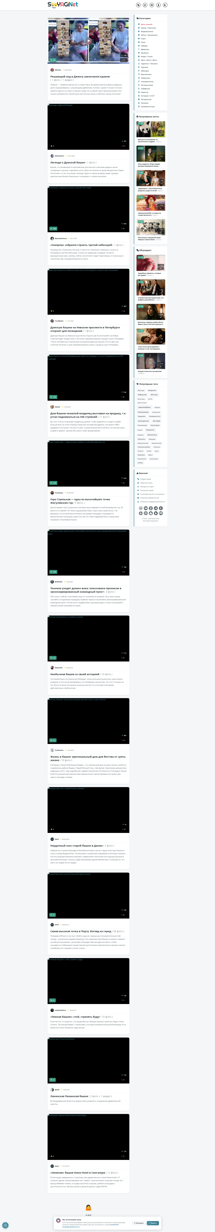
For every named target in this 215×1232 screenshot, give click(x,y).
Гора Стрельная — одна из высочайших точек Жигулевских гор (80, 501)
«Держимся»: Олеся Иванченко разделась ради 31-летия (150, 190)
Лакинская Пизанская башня (81, 1096)
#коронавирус (142, 425)
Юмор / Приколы (148, 28)
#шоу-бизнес (142, 459)
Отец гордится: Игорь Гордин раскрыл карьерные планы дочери (149, 165)
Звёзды (144, 46)
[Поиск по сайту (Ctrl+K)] (5, 1225)
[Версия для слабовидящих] (151, 5)
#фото (150, 455)
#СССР (150, 399)
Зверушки (145, 78)
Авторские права (147, 490)
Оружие (144, 67)
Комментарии (145, 479)
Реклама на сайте (147, 487)
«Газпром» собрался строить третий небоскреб (87, 245)
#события (157, 447)
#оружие (141, 435)
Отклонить (140, 1223)
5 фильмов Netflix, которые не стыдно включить (149, 214)
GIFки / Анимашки (149, 35)
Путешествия (147, 85)
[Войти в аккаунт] (158, 5)
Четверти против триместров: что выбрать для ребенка (151, 299)
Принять (154, 1223)
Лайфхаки (145, 89)
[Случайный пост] (138, 5)
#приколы (141, 439)
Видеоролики (147, 31)
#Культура (141, 390)
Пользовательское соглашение (152, 494)
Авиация (145, 71)
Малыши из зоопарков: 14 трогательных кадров (150, 141)
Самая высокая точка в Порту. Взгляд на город (87, 931)
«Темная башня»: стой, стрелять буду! (81, 1016)
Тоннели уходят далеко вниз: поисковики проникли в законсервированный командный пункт (85, 589)
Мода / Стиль (147, 56)
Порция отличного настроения (149, 372)
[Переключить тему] (165, 5)
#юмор (140, 463)
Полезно (144, 103)
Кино (143, 42)
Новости (144, 92)
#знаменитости (154, 416)
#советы (140, 451)
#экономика (154, 459)
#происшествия (143, 443)
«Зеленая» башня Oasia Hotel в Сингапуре (84, 1172)
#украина (141, 455)
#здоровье (141, 416)
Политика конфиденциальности (152, 502)
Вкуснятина (146, 74)
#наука (140, 430)
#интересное (143, 421)
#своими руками (144, 447)
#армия (157, 407)
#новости (150, 430)
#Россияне (141, 399)
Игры (143, 38)
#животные (156, 412)
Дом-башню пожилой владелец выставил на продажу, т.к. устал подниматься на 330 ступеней (88, 415)
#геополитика (143, 412)
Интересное (146, 99)
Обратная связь (146, 483)
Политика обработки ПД (149, 498)
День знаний (146, 24)
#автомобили (144, 407)
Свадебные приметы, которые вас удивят (149, 274)
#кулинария (155, 425)
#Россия (154, 395)
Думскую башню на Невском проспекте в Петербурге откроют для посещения (85, 329)
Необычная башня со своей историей (81, 674)
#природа (152, 439)
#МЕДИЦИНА (152, 390)
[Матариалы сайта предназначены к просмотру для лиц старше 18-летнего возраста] (141, 508)
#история (156, 421)
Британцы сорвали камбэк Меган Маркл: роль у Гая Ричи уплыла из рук (150, 323)
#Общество (142, 395)
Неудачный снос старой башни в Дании (82, 845)
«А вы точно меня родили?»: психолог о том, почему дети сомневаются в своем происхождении (149, 348)
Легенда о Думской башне (73, 162)
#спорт (149, 451)
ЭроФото (145, 53)
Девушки (145, 49)
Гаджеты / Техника (149, 63)
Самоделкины (147, 81)
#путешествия (156, 443)
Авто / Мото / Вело (149, 60)
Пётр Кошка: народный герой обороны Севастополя (150, 239)
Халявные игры (148, 106)
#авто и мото (142, 403)
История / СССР (147, 96)
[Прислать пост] (145, 5)
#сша (156, 451)
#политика (152, 435)
